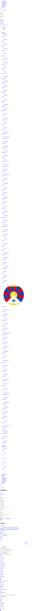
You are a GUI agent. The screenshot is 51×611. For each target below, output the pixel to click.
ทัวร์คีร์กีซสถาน (2, 576)
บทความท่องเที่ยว (2, 563)
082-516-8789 (2, 20)
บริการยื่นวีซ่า (2, 566)
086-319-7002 (2, 23)
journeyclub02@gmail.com (3, 589)
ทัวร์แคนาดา (2, 571)
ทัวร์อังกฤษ (1, 574)
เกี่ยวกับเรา (1, 561)
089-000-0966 (2, 585)
